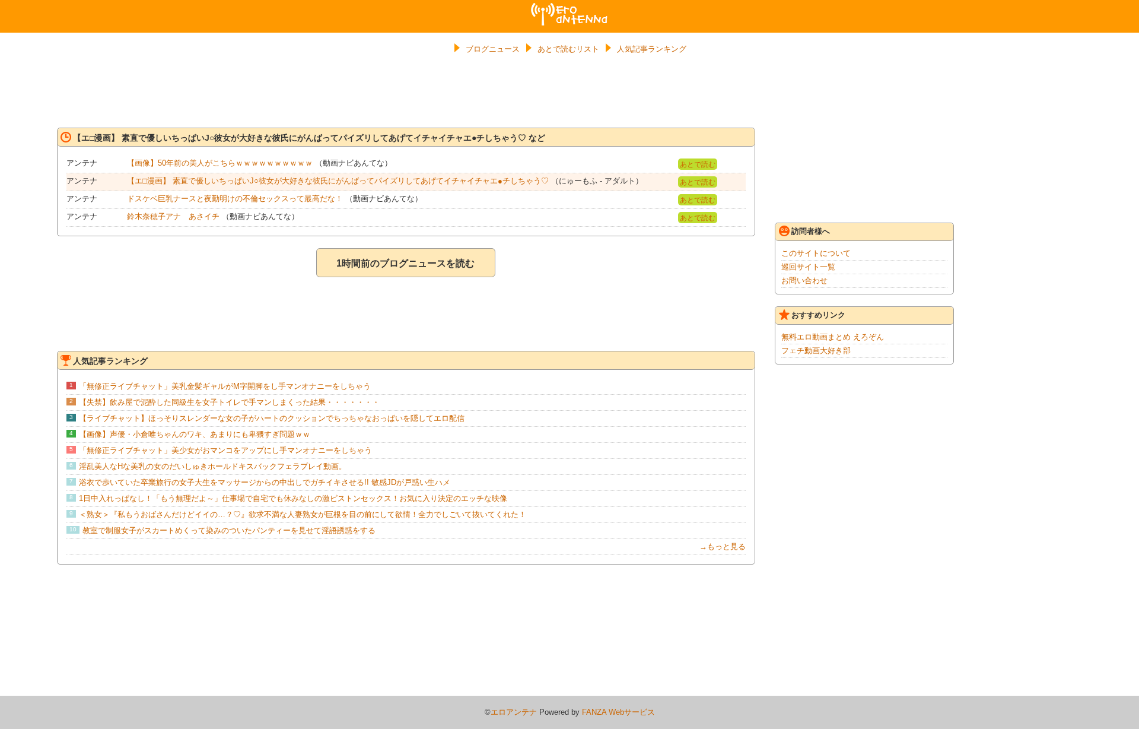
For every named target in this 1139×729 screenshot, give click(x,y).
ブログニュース (493, 49)
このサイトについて (816, 253)
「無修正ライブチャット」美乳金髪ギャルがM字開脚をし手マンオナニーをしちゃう (225, 386)
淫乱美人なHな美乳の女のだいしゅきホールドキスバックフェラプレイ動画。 (212, 466)
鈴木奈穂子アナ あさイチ (173, 216)
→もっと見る (722, 546)
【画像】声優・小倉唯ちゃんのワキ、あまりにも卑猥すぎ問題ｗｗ (194, 434)
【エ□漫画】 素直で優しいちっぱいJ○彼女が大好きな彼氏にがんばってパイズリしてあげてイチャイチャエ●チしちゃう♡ (338, 180)
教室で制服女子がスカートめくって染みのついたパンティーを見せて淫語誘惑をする (229, 530)
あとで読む (697, 164)
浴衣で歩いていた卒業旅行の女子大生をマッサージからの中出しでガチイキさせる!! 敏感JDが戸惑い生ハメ (264, 482)
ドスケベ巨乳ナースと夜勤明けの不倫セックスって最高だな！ (235, 198)
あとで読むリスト (568, 49)
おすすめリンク (818, 314)
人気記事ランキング (651, 49)
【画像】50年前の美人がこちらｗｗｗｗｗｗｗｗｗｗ (220, 163)
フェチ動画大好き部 (816, 350)
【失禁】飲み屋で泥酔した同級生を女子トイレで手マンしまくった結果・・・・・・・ (229, 402)
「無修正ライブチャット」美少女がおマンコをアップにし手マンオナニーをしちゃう (225, 450)
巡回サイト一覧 (808, 266)
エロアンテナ (569, 7)
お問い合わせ (804, 280)
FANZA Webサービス (618, 712)
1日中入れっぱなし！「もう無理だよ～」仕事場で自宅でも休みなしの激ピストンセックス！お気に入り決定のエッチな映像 (293, 498)
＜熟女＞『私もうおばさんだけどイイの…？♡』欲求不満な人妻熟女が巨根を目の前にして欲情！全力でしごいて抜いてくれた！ (302, 514)
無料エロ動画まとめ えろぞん (832, 336)
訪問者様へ (810, 231)
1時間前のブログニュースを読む (405, 263)
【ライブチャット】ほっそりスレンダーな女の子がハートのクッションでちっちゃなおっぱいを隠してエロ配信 (271, 418)
